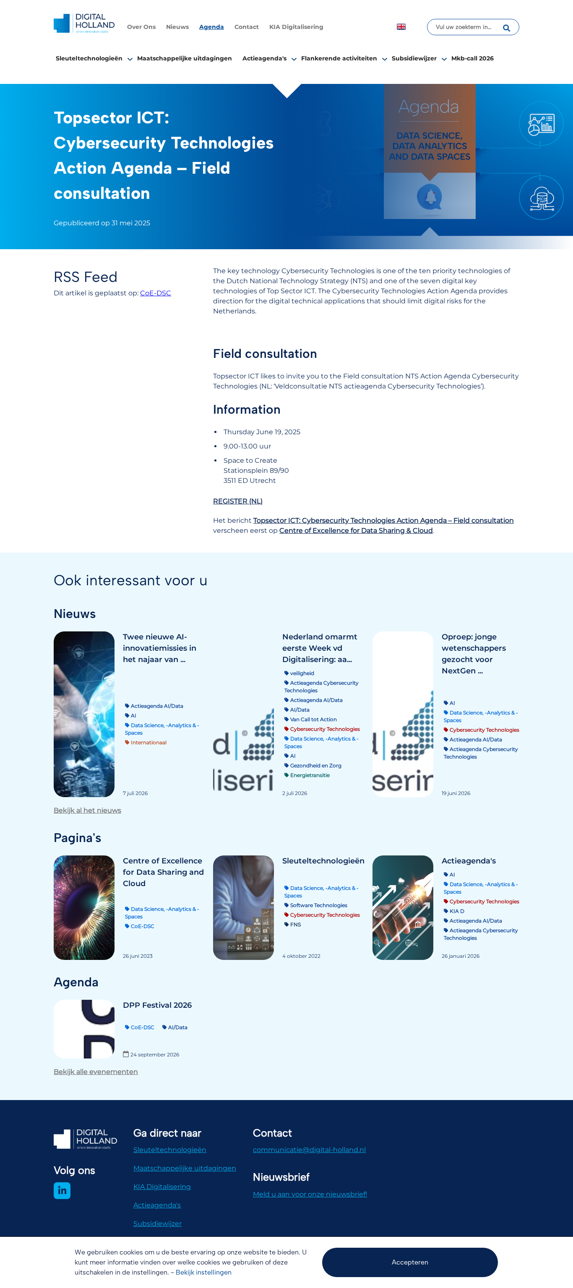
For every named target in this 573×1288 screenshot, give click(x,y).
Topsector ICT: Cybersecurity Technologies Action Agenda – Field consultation (383, 520)
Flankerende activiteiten (339, 58)
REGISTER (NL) (238, 501)
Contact (246, 27)
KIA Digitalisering (296, 27)
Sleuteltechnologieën (89, 58)
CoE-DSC (155, 293)
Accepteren (410, 1262)
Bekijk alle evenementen (96, 1072)
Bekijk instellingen (204, 1272)
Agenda (211, 27)
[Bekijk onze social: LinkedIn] (62, 1190)
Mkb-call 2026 (472, 58)
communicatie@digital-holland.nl (309, 1150)
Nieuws (177, 27)
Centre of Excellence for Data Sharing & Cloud (356, 530)
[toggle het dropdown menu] (130, 58)
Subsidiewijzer (414, 58)
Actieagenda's (264, 58)
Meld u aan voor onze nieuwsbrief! (310, 1194)
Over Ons (141, 27)
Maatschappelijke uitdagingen (184, 58)
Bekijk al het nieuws (87, 810)
